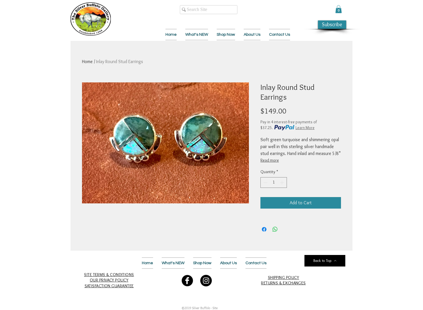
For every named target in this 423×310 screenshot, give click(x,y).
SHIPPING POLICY (283, 277)
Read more (269, 160)
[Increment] (282, 182)
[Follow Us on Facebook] (187, 280)
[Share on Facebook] (264, 229)
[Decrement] (264, 182)
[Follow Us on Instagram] (206, 280)
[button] (338, 9)
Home (87, 61)
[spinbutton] (273, 182)
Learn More (305, 127)
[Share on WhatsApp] (275, 229)
